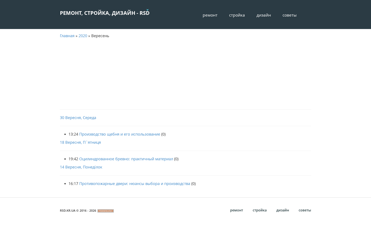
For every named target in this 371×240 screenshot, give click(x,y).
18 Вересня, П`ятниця (80, 142)
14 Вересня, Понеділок (81, 167)
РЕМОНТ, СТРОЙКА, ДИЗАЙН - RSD (105, 12)
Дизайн (264, 15)
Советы (290, 15)
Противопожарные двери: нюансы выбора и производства (134, 183)
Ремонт (210, 15)
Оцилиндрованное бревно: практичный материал (126, 158)
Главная (67, 35)
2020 (83, 35)
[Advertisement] (185, 74)
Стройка (237, 15)
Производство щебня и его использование (119, 134)
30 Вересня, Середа (78, 117)
